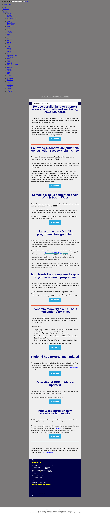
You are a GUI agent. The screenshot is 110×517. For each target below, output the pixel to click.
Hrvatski (9, 26)
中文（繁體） (11, 24)
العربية (9, 15)
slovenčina (10, 78)
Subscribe (6, 7)
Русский (9, 67)
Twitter (7, 4)
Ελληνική (9, 39)
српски (9, 81)
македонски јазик (12, 55)
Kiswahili (9, 70)
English (9, 13)
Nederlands (10, 32)
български (10, 20)
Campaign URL (4, 1)
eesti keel (9, 31)
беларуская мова (11, 18)
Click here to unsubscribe (39, 493)
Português (9, 63)
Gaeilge (9, 43)
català (8, 21)
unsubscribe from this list (52, 511)
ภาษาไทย (10, 85)
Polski (8, 61)
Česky (8, 28)
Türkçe (9, 86)
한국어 (9, 53)
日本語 (9, 49)
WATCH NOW (55, 347)
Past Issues (6, 9)
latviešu (9, 77)
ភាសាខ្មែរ (9, 51)
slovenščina (10, 80)
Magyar (9, 42)
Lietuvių (9, 75)
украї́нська (10, 89)
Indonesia (9, 45)
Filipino (9, 88)
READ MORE (55, 139)
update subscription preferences (65, 511)
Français (9, 35)
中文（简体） (11, 23)
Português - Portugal (12, 64)
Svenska (9, 72)
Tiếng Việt (10, 91)
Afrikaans (9, 16)
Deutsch (9, 37)
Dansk (8, 29)
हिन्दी (8, 40)
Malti (8, 58)
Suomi (8, 34)
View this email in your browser (55, 96)
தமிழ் (8, 83)
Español (9, 69)
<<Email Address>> (60, 509)
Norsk (8, 60)
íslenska (9, 46)
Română (9, 66)
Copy (26, 1)
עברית (8, 73)
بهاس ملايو (10, 56)
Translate (5, 12)
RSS (4, 10)
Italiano (9, 48)
